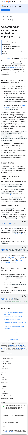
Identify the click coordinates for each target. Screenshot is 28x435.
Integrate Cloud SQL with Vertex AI (13, 316)
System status (4, 382)
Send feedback (7, 23)
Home (2, 15)
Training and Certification (7, 398)
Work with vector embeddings (12, 319)
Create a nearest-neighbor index (15, 257)
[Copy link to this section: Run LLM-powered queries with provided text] (13, 271)
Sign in (24, 1)
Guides (11, 16)
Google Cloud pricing (6, 363)
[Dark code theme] (22, 222)
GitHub (2, 388)
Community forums (5, 375)
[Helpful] (10, 20)
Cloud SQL (7, 6)
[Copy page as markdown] (19, 37)
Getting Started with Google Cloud (9, 391)
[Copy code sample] (25, 222)
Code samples (4, 393)
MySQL (8, 58)
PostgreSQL (18, 6)
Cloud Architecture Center (7, 395)
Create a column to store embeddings (16, 234)
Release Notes (4, 379)
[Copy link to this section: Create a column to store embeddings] (11, 179)
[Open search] (17, 2)
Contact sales (4, 368)
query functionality (13, 67)
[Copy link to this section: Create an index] (13, 238)
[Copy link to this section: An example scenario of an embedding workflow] (20, 83)
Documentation (9, 15)
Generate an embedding (16, 195)
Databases (16, 15)
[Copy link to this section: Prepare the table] (16, 163)
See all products (5, 361)
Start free (5, 10)
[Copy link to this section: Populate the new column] (20, 206)
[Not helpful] (12, 20)
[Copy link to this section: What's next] (12, 308)
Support (3, 377)
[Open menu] (2, 2)
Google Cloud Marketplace (7, 366)
